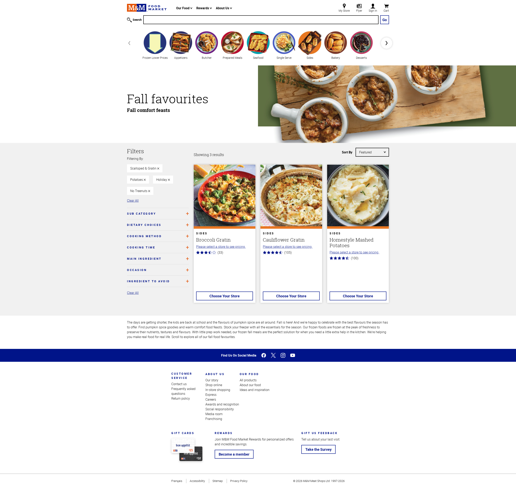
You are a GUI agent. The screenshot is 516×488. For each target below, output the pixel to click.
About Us (223, 8)
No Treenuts (139, 191)
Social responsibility (219, 409)
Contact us (179, 384)
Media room (214, 414)
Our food (249, 374)
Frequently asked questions (183, 391)
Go (384, 19)
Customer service (181, 376)
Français (176, 481)
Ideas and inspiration (254, 390)
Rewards (203, 8)
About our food (250, 385)
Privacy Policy (239, 481)
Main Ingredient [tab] (144, 259)
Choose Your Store (224, 296)
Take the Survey (318, 449)
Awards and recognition (222, 404)
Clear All (133, 200)
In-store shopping (217, 390)
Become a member (234, 454)
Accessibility (197, 481)
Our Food (183, 8)
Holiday (162, 179)
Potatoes (137, 179)
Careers (210, 399)
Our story (211, 380)
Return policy (180, 398)
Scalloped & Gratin (143, 168)
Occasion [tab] (137, 270)
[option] (155, 44)
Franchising (213, 419)
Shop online (213, 385)
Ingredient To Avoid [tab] (148, 281)
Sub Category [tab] (141, 213)
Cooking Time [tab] (141, 247)
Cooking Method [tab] (144, 236)
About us (215, 374)
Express (210, 394)
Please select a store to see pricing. (221, 246)
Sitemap (217, 481)
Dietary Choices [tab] (144, 225)
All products (248, 380)
